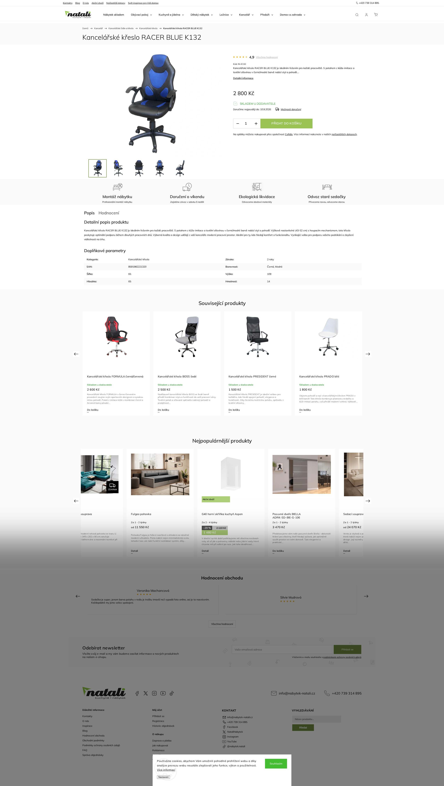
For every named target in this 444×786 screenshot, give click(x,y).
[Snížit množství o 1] (237, 123)
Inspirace (87, 725)
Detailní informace (243, 78)
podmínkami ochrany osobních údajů (342, 657)
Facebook (137, 693)
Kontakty (67, 3)
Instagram (154, 693)
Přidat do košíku (286, 123)
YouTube (163, 693)
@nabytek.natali (171, 693)
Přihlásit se (347, 649)
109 (269, 274)
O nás (86, 3)
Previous (76, 354)
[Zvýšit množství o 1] (256, 123)
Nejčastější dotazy (115, 3)
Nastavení (163, 777)
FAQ (84, 750)
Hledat (303, 727)
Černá (270, 266)
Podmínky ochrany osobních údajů (101, 745)
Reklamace (158, 750)
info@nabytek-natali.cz (297, 693)
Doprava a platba (161, 740)
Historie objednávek (163, 725)
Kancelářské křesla (138, 259)
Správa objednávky (92, 755)
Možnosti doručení (291, 109)
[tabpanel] (116, 363)
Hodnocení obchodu (93, 735)
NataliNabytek (145, 693)
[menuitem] (113, 14)
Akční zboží (98, 3)
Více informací (166, 769)
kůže (340, 68)
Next (368, 354)
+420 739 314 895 (347, 693)
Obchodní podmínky (93, 740)
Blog (77, 3)
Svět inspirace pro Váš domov (143, 3)
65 (129, 274)
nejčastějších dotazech (344, 134)
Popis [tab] (89, 212)
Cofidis (289, 134)
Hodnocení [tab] (109, 212)
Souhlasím (276, 763)
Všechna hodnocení (267, 57)
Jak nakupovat (160, 745)
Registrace (158, 721)
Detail (90, 550)
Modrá (278, 266)
